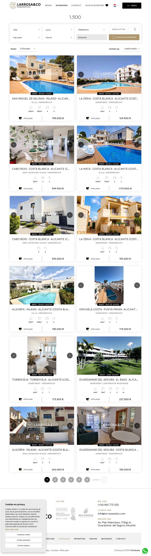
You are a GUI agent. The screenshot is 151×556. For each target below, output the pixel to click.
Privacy (46, 550)
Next (69, 74)
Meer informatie (12, 529)
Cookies (55, 550)
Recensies (106, 539)
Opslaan (28, 118)
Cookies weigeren (23, 545)
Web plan (64, 550)
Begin (48, 5)
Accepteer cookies (23, 534)
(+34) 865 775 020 (108, 504)
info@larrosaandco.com (111, 513)
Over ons (49, 539)
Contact (76, 5)
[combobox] (27, 29)
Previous (12, 74)
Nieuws (93, 539)
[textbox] (27, 29)
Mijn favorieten (95, 5)
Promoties (80, 539)
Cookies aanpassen (23, 540)
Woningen (62, 5)
